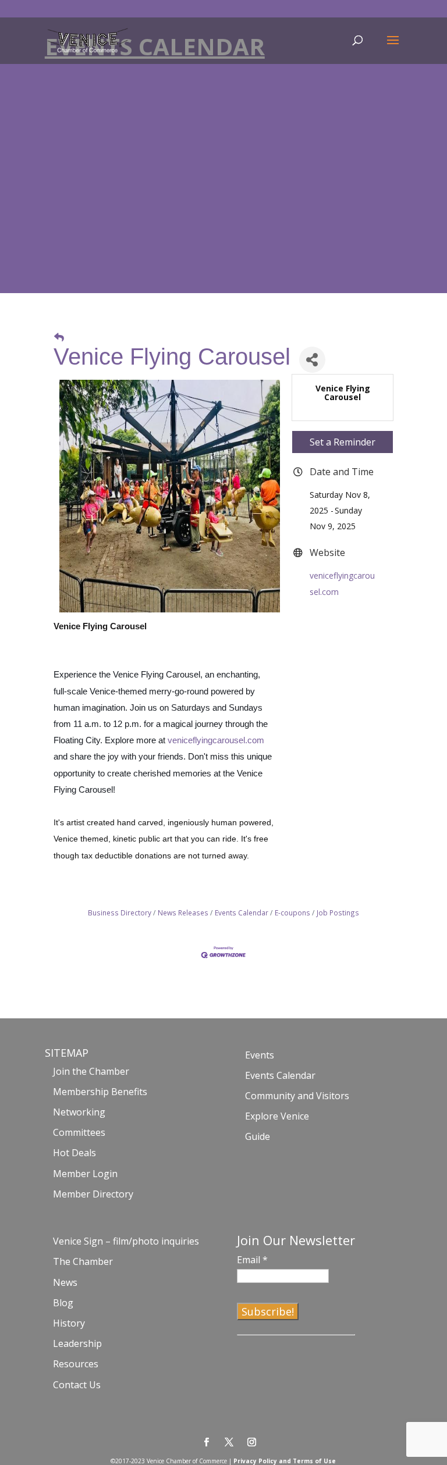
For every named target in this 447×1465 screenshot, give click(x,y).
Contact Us (77, 1384)
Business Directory (119, 912)
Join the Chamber (91, 1071)
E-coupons (292, 912)
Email (252, 1259)
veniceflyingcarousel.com (216, 740)
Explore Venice (277, 1116)
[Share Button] (312, 360)
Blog (63, 1302)
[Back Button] (59, 337)
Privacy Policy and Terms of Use (284, 1461)
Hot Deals (74, 1152)
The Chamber (83, 1261)
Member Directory (93, 1194)
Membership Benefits (100, 1091)
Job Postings (338, 912)
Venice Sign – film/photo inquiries (126, 1241)
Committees (79, 1132)
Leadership (77, 1343)
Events (259, 1055)
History (69, 1323)
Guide (257, 1136)
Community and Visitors (297, 1095)
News (65, 1282)
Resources (75, 1363)
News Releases (183, 912)
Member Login (85, 1173)
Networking (79, 1112)
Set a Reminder (342, 442)
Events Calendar (241, 912)
